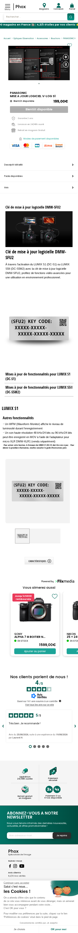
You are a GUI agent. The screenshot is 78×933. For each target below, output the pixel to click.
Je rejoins (62, 835)
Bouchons (55, 38)
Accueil (7, 38)
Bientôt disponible (39, 109)
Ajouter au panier (35, 651)
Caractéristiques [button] (37, 561)
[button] (39, 83)
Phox (20, 6)
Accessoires (42, 38)
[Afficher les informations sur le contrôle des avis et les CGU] (60, 701)
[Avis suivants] (75, 726)
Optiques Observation (23, 38)
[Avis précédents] (2, 726)
